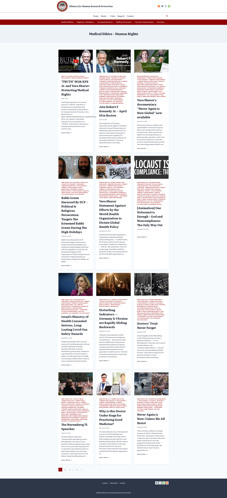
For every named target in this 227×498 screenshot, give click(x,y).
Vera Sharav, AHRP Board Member (150, 95)
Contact (130, 16)
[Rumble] (169, 6)
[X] (165, 6)
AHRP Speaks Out (104, 76)
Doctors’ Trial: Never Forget (147, 325)
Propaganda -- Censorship (118, 196)
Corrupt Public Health (154, 78)
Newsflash (115, 93)
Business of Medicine (118, 76)
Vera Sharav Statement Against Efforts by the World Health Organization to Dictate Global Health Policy (112, 214)
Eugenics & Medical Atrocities (148, 196)
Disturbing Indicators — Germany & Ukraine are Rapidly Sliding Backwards (113, 318)
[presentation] (75, 61)
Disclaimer (114, 483)
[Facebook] (162, 6)
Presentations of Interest (115, 96)
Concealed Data (142, 186)
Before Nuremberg (143, 76)
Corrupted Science (105, 187)
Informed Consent (77, 189)
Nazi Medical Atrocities (149, 92)
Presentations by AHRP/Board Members (74, 416)
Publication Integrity (106, 98)
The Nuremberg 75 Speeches (74, 426)
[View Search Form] (167, 16)
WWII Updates (161, 96)
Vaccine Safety (104, 103)
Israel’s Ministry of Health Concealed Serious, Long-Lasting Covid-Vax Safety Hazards (74, 325)
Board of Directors (117, 182)
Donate (122, 483)
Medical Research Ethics (80, 78)
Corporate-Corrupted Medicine (110, 81)
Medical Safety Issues (150, 199)
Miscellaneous (104, 306)
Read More (66, 133)
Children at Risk (104, 78)
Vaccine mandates (105, 101)
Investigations (152, 306)
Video (112, 16)
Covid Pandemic (142, 79)
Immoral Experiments (68, 407)
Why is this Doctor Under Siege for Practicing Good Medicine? (112, 417)
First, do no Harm (67, 76)
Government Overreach (155, 88)
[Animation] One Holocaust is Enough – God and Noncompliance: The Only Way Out (150, 216)
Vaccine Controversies (115, 100)
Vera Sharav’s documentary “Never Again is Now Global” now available (149, 108)
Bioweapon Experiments (157, 399)
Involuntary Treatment (114, 89)
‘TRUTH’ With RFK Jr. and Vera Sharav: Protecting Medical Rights (75, 87)
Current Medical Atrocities (147, 81)
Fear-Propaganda (151, 84)
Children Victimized (118, 78)
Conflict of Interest (68, 184)
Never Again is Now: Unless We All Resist (151, 418)
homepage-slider (143, 89)
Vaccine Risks (117, 101)
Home (96, 16)
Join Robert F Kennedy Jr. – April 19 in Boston (113, 111)
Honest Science (112, 88)
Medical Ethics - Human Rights (109, 91)
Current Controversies (157, 79)
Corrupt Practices (67, 400)
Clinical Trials (104, 79)
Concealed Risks (116, 79)
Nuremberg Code (157, 313)
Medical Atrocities (156, 89)
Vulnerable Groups (117, 103)
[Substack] (158, 6)
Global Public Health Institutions (112, 85)
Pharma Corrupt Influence (146, 315)
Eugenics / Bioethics (158, 194)
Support (121, 16)
